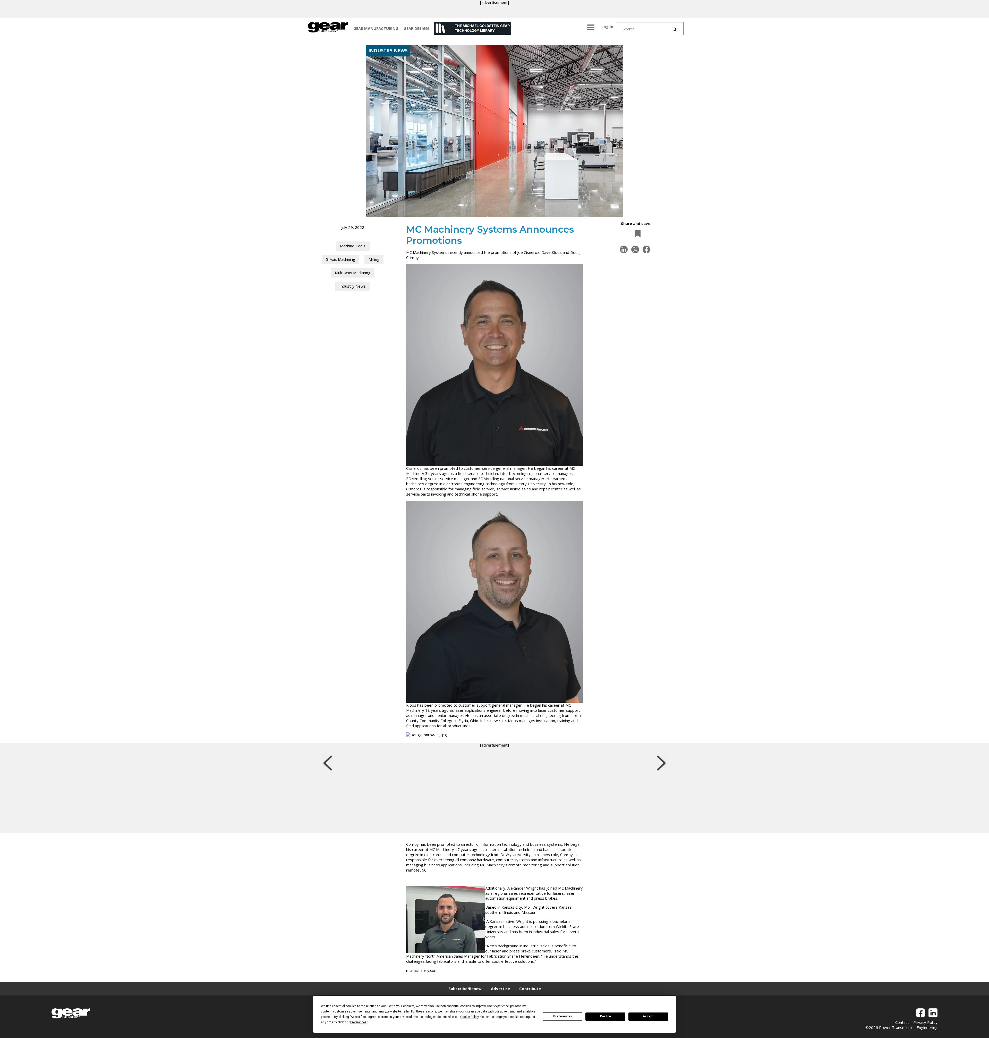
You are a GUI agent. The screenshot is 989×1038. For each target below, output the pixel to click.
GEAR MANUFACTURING (375, 28)
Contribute (530, 988)
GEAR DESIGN (416, 28)
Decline (605, 1016)
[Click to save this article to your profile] (636, 233)
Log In (607, 26)
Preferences (562, 1016)
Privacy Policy (925, 1022)
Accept (648, 1016)
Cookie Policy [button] (469, 1017)
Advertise (500, 988)
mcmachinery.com (422, 970)
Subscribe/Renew (465, 988)
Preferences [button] (358, 1022)
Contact (902, 1022)
